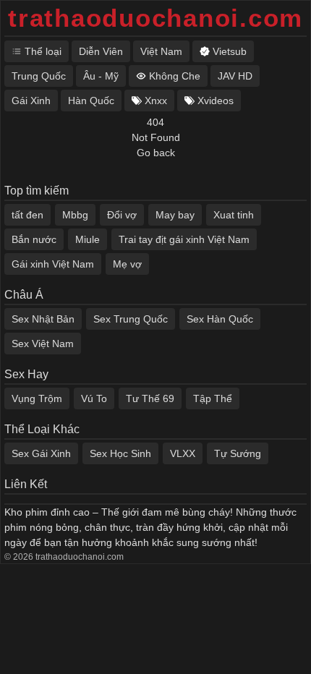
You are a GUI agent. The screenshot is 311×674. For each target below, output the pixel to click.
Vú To (94, 398)
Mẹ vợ (127, 264)
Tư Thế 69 (150, 398)
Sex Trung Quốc (130, 319)
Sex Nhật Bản (43, 319)
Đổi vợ (122, 215)
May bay (175, 215)
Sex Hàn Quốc (220, 319)
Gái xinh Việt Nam (53, 264)
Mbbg (75, 215)
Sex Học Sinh (120, 453)
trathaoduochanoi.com (155, 18)
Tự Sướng (237, 453)
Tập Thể (212, 398)
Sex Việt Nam (43, 343)
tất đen (27, 215)
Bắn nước (34, 239)
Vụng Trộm (37, 398)
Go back (156, 152)
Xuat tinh (233, 215)
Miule (87, 239)
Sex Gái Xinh (41, 453)
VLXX (182, 453)
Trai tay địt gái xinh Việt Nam (184, 239)
